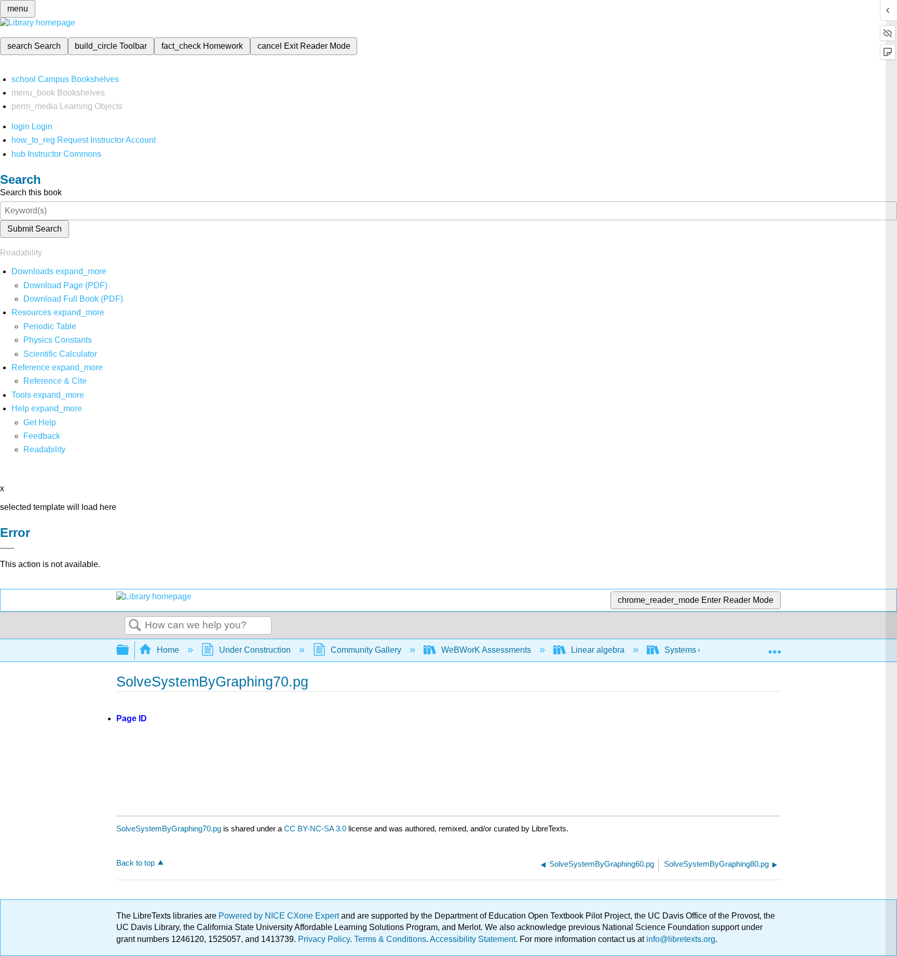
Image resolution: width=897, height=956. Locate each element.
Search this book (31, 192)
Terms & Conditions (390, 939)
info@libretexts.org (679, 939)
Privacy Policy (324, 939)
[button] (41, 436)
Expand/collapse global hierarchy (129, 650)
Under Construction (255, 649)
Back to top (135, 862)
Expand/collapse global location (774, 647)
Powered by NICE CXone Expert (280, 915)
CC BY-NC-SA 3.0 (315, 828)
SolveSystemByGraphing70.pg (168, 828)
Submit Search (34, 228)
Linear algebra (598, 649)
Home (168, 649)
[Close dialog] (7, 548)
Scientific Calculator (60, 353)
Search (135, 626)
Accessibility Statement (472, 939)
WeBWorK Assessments (486, 649)
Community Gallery (366, 649)
